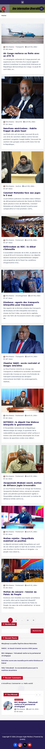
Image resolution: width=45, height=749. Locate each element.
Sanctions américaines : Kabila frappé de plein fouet (20, 129)
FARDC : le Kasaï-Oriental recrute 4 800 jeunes (19, 648)
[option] (22, 704)
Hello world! (28, 683)
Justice (18, 186)
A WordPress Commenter (11, 683)
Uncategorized (21, 296)
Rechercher (10, 624)
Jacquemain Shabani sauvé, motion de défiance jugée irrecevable (22, 484)
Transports (19, 47)
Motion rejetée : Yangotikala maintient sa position (18, 539)
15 (28, 620)
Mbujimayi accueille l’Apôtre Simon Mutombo (19, 644)
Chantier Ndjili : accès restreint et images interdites (21, 364)
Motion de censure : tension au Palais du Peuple (20, 593)
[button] (36, 694)
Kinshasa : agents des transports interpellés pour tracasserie (21, 303)
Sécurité (18, 122)
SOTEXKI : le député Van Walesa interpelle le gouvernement (21, 423)
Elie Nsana (10, 47)
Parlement (19, 240)
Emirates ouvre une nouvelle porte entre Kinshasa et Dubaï (27, 703)
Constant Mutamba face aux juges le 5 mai (21, 194)
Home (3, 15)
